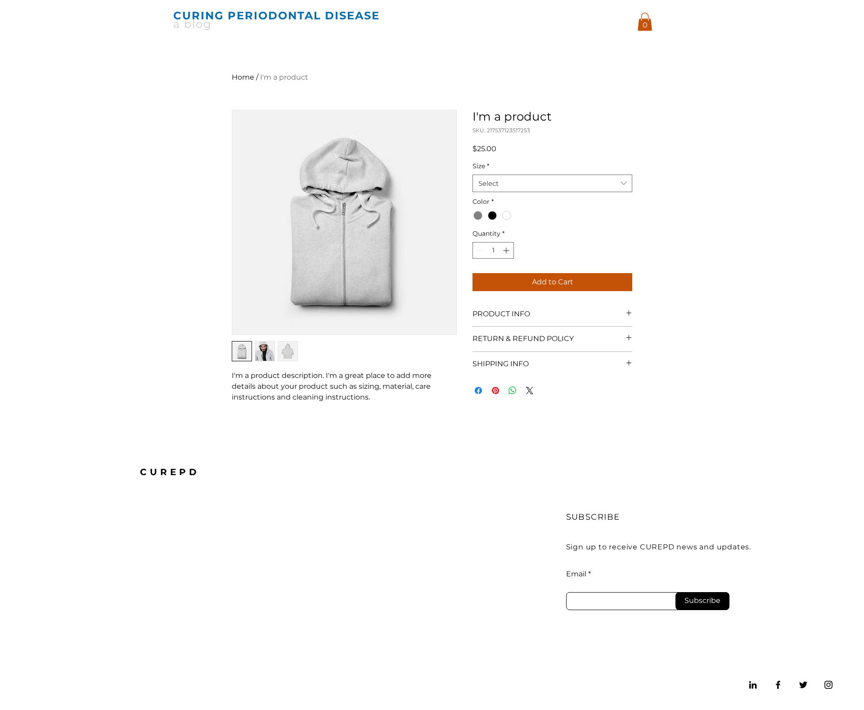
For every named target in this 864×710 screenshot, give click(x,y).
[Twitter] (803, 684)
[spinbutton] (493, 250)
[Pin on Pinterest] (495, 390)
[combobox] (552, 183)
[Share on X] (529, 390)
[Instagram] (828, 684)
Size (480, 166)
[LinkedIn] (752, 684)
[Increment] (507, 250)
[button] (644, 22)
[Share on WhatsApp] (512, 390)
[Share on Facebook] (478, 390)
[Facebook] (778, 684)
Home (243, 77)
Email (576, 574)
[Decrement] (479, 250)
